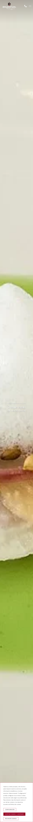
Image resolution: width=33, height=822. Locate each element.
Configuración (9, 809)
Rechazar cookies (11, 818)
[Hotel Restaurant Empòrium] (9, 6)
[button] (30, 6)
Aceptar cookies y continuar (14, 814)
